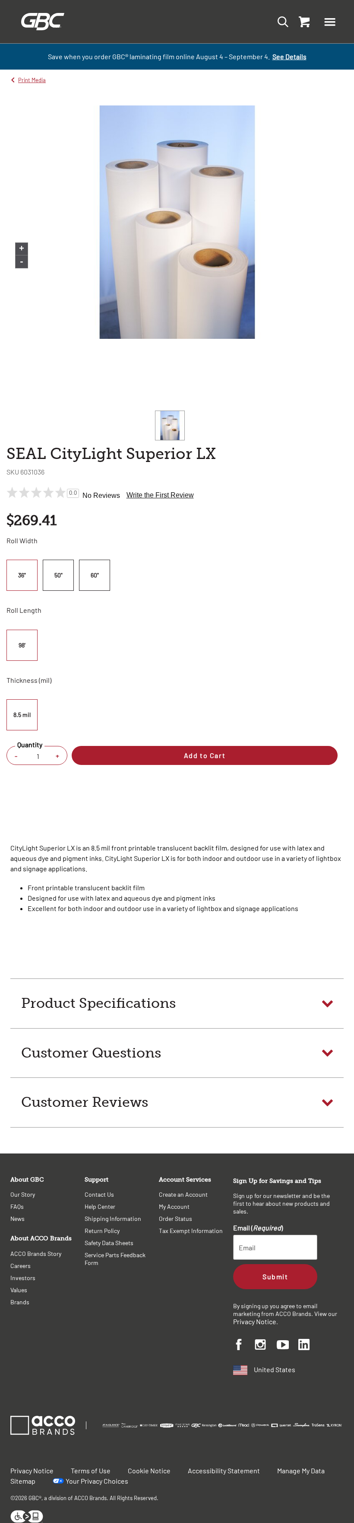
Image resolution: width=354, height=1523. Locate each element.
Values (18, 1290)
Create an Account (183, 1194)
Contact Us (99, 1194)
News (17, 1218)
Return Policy (102, 1230)
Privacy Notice (254, 1321)
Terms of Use (91, 1470)
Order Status (175, 1218)
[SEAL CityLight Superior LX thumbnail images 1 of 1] (170, 425)
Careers (20, 1265)
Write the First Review (160, 495)
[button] (329, 22)
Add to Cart (204, 755)
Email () (258, 1227)
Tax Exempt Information (191, 1230)
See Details (289, 56)
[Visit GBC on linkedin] (309, 1346)
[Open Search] (280, 21)
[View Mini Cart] (302, 21)
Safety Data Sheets (109, 1242)
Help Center (100, 1206)
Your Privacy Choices (97, 1481)
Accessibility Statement (224, 1470)
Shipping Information (113, 1218)
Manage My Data (301, 1470)
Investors (22, 1277)
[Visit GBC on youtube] (287, 1346)
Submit (275, 1276)
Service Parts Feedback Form (115, 1258)
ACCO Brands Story (35, 1253)
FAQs (17, 1206)
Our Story (22, 1194)
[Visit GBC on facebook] (244, 1346)
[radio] (23, 575)
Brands (19, 1302)
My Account (174, 1206)
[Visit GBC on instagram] (265, 1346)
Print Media (32, 79)
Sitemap (22, 1481)
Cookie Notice (149, 1470)
